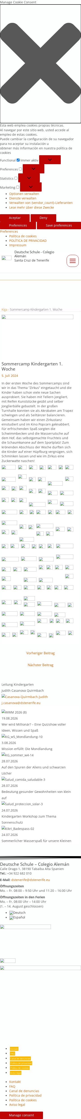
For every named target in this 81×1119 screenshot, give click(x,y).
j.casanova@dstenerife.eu (21, 703)
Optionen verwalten (24, 194)
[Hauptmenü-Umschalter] (73, 261)
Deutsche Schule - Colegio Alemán (34, 253)
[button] (40, 63)
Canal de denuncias (20, 1058)
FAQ (12, 1053)
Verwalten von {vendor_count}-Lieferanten (41, 203)
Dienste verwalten (22, 198)
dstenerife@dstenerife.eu (30, 880)
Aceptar (15, 218)
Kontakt (14, 1048)
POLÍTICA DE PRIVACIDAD (28, 241)
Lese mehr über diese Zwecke (31, 207)
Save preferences (59, 225)
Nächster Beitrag (40, 665)
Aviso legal (15, 1072)
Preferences (18, 225)
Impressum (17, 245)
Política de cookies (23, 236)
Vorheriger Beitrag (40, 653)
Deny (43, 218)
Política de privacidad (21, 1063)
